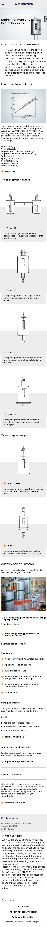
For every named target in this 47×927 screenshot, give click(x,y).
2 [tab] (43, 609)
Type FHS (11, 414)
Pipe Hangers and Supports (18, 665)
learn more (10, 171)
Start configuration (14, 737)
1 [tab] (40, 609)
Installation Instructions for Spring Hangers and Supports (21, 685)
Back (5, 44)
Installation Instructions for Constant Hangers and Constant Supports (23, 677)
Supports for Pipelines (15, 671)
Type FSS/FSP (13, 483)
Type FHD (11, 290)
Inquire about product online (19, 762)
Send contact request (15, 803)
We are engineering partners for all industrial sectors (22, 635)
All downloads (12, 692)
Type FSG (11, 546)
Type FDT (11, 228)
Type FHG (11, 352)
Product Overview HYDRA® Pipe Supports (24, 659)
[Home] (24, 3)
